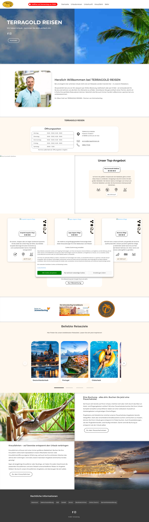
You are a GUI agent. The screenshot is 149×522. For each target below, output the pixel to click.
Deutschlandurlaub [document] (40, 380)
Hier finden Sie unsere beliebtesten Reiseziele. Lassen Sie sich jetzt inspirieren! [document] (74, 333)
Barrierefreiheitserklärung (108, 502)
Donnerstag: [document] (37, 140)
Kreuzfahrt (99, 4)
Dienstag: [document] (36, 136)
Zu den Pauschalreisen (96, 430)
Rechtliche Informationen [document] (44, 496)
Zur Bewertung (74, 283)
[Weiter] (124, 363)
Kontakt (13, 40)
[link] (45, 362)
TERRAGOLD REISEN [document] (34, 22)
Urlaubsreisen (76, 4)
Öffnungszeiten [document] (52, 129)
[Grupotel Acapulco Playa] (27, 219)
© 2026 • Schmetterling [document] (74, 517)
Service (71, 502)
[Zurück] (25, 363)
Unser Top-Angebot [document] (112, 160)
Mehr (107, 4)
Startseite (65, 4)
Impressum (34, 502)
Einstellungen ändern (99, 273)
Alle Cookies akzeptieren (49, 273)
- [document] (50, 146)
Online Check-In (93, 502)
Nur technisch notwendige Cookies (74, 273)
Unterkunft (88, 4)
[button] (43, 4)
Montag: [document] (36, 133)
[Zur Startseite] (10, 4)
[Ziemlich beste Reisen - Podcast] (106, 309)
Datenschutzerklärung (47, 502)
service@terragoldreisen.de (90, 141)
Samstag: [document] (36, 146)
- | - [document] (54, 133)
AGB (57, 502)
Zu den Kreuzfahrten (21, 474)
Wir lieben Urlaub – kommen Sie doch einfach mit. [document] (29, 28)
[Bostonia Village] (121, 219)
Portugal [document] (65, 380)
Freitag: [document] (36, 143)
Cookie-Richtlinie (41, 268)
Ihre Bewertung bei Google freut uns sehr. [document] (74, 279)
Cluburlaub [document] (96, 380)
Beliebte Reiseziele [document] (74, 326)
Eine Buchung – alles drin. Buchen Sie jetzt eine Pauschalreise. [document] (106, 398)
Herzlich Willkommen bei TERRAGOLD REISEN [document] (87, 79)
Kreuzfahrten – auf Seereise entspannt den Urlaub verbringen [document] (38, 446)
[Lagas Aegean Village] (74, 219)
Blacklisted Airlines (81, 502)
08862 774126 (86, 145)
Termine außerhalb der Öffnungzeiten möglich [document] (52, 150)
